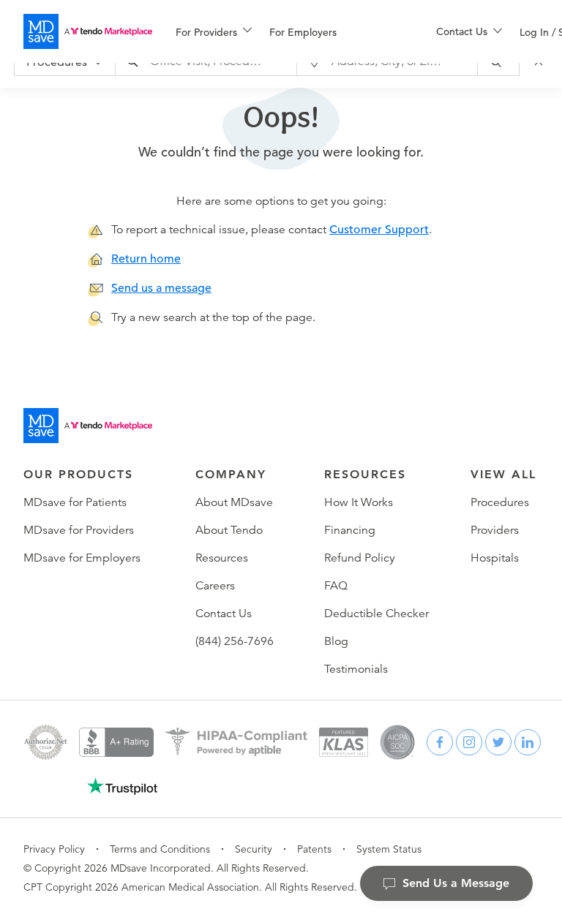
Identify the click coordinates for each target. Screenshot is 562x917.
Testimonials (356, 669)
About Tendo (229, 530)
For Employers (303, 32)
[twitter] (498, 742)
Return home (146, 259)
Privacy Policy (54, 849)
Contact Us (223, 613)
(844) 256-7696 (234, 641)
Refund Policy (359, 558)
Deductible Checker (376, 613)
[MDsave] (87, 31)
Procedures (500, 502)
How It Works (358, 502)
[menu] (282, 31)
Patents (314, 849)
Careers (215, 585)
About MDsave (234, 502)
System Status (389, 849)
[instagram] (469, 742)
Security (253, 849)
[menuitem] (214, 32)
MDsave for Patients (75, 502)
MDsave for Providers (78, 530)
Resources (221, 558)
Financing (349, 530)
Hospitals (495, 558)
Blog (336, 641)
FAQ (336, 585)
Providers (495, 530)
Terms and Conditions (160, 849)
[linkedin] (527, 742)
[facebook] (440, 742)
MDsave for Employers (81, 558)
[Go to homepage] (87, 425)
